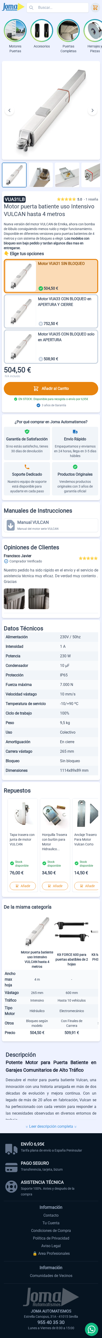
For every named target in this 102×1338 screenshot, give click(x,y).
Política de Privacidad (51, 1238)
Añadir (25, 886)
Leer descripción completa (51, 1126)
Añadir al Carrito (55, 388)
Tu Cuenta (51, 1223)
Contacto (51, 1215)
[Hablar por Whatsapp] (91, 1329)
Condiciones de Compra (51, 1230)
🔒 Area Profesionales (51, 1253)
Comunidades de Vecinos (51, 1275)
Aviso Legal (51, 1246)
